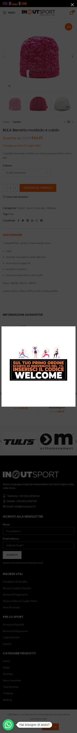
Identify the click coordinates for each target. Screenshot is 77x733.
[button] (8, 724)
